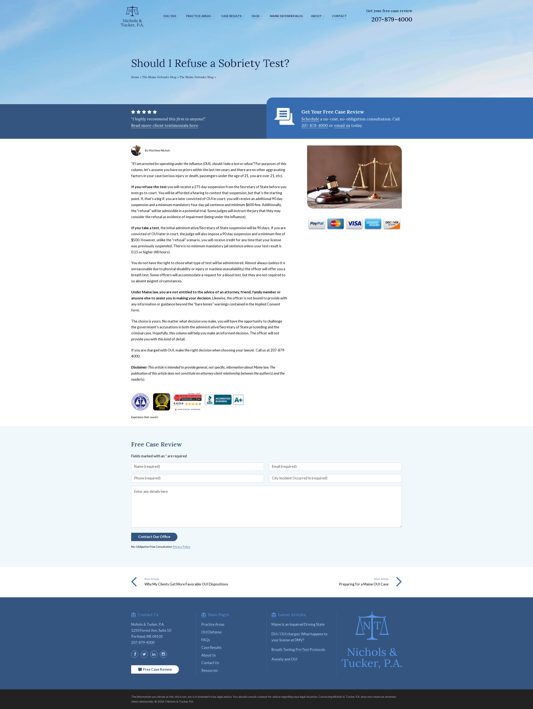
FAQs (255, 16)
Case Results (231, 16)
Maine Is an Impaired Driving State (298, 624)
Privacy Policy (181, 546)
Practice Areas (198, 16)
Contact (339, 16)
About (316, 16)
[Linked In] (153, 654)
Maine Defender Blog (286, 16)
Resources (209, 670)
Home (135, 77)
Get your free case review (389, 11)
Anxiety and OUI (284, 659)
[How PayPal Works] (354, 230)
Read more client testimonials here (164, 125)
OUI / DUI (169, 16)
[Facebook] (134, 654)
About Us (208, 655)
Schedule (310, 118)
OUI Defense (211, 632)
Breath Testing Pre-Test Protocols (298, 649)
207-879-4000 (391, 19)
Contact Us (210, 662)
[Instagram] (163, 654)
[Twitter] (144, 654)
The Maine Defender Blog (159, 77)
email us (342, 125)
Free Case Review (157, 669)
